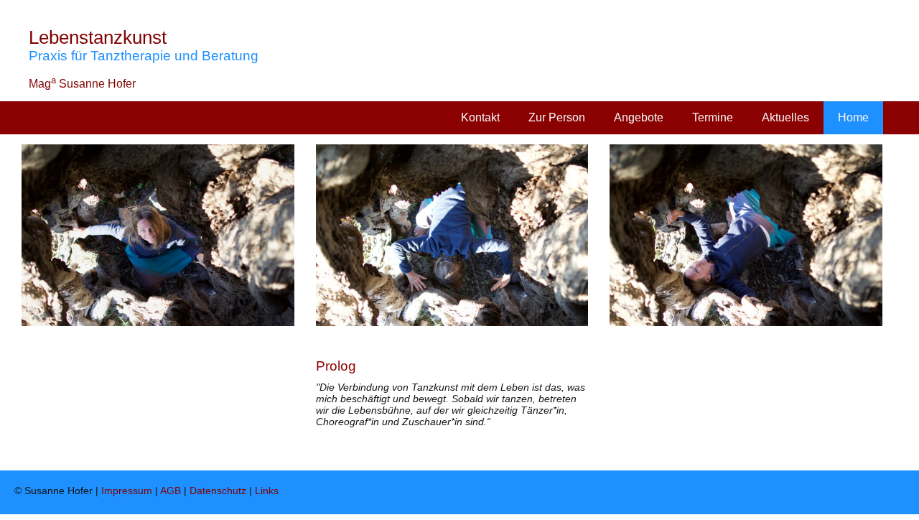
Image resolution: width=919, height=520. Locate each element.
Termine (712, 117)
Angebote (638, 117)
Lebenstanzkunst (98, 37)
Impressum (126, 490)
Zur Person (556, 117)
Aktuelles (785, 117)
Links (267, 490)
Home (853, 117)
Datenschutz (218, 490)
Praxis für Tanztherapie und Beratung (143, 55)
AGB (170, 490)
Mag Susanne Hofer (82, 84)
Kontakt (480, 117)
